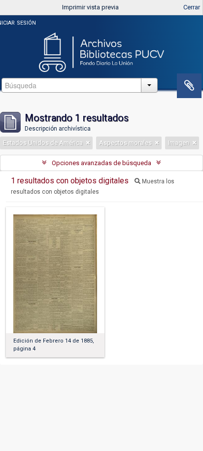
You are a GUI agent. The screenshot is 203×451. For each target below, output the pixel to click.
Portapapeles (189, 85)
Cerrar (191, 7)
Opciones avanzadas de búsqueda (101, 163)
